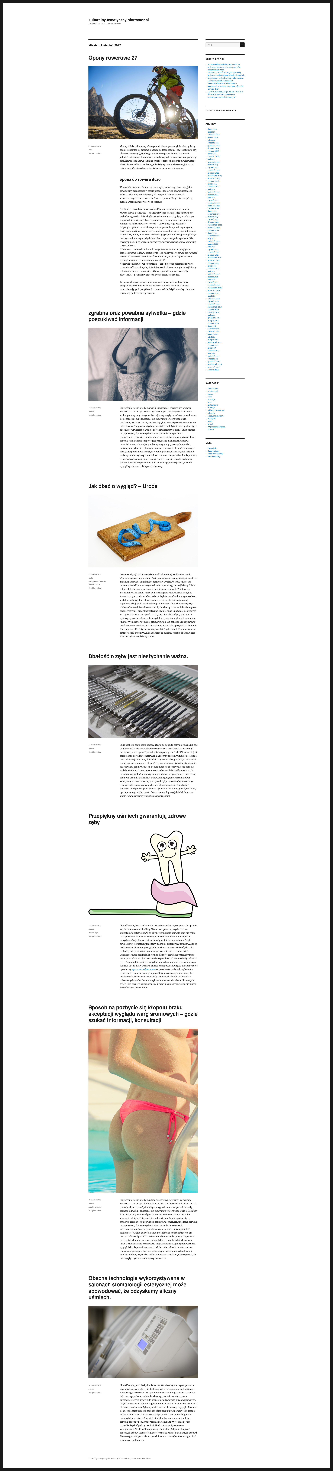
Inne (90, 149)
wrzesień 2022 (214, 228)
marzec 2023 (213, 217)
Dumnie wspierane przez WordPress (136, 1459)
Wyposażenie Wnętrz (216, 427)
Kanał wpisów (213, 451)
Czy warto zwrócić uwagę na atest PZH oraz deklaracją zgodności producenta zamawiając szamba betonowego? (225, 94)
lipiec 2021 (212, 266)
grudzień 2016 (213, 362)
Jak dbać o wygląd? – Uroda (123, 486)
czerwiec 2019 (213, 312)
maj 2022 (211, 238)
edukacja (211, 399)
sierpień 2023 (213, 208)
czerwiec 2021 (213, 269)
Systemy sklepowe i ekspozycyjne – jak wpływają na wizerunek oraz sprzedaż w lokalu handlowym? (224, 67)
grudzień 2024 (214, 170)
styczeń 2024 (213, 200)
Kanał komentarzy (215, 454)
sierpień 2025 (213, 151)
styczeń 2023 (213, 219)
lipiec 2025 (212, 154)
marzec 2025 (213, 165)
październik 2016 (215, 364)
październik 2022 (215, 225)
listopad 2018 (213, 321)
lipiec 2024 (212, 184)
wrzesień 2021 (213, 260)
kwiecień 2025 (214, 162)
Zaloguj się (212, 448)
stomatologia (93, 932)
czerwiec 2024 (213, 187)
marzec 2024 (213, 195)
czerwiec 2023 (213, 214)
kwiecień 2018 (213, 331)
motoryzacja (213, 405)
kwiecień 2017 (213, 356)
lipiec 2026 (212, 129)
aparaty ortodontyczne (144, 969)
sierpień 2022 (213, 230)
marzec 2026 (213, 137)
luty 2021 (211, 279)
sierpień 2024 (213, 181)
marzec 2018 (213, 334)
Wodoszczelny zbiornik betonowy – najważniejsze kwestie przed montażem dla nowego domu (225, 86)
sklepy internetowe (215, 416)
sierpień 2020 (213, 293)
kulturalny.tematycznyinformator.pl (118, 19)
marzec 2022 (213, 244)
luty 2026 (211, 140)
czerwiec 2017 (213, 351)
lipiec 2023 (212, 211)
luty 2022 (211, 247)
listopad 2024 (213, 173)
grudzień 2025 (214, 146)
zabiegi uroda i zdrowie (97, 581)
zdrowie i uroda (94, 584)
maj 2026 (211, 132)
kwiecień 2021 (213, 274)
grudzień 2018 (213, 318)
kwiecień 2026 (214, 135)
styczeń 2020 (213, 301)
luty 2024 (211, 197)
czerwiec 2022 (213, 236)
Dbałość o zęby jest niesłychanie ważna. (138, 656)
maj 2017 (211, 353)
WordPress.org (214, 456)
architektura (213, 388)
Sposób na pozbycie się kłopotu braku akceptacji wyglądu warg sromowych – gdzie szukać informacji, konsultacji (143, 1013)
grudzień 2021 (213, 252)
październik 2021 (215, 258)
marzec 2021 (213, 277)
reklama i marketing (216, 410)
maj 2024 (211, 189)
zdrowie (91, 411)
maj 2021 (211, 271)
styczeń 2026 (213, 143)
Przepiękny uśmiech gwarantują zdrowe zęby (137, 819)
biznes (210, 394)
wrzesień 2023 (214, 206)
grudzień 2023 (213, 203)
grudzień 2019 (213, 304)
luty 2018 (211, 337)
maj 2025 (211, 159)
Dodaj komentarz (94, 153)
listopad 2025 (213, 148)
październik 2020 (215, 288)
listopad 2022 (213, 222)
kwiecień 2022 (214, 241)
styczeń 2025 (213, 167)
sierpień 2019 (213, 310)
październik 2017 (215, 342)
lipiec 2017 (212, 348)
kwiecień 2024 (214, 192)
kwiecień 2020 (214, 299)
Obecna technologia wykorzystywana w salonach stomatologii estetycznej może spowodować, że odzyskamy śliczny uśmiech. (137, 1287)
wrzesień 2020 (214, 290)
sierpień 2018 (213, 323)
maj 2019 (211, 315)
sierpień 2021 (213, 263)
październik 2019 (215, 307)
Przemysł (211, 408)
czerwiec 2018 (213, 329)
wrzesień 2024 (214, 178)
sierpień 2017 (213, 345)
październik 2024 (215, 176)
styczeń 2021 (213, 282)
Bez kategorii (213, 391)
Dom (210, 397)
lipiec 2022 (212, 233)
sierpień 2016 (213, 370)
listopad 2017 (213, 340)
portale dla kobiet (94, 1207)
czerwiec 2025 (213, 156)
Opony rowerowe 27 (112, 57)
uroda (90, 578)
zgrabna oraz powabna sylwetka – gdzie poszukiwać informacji (137, 316)
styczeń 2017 (213, 359)
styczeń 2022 (213, 249)
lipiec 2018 (212, 326)
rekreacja (211, 413)
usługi (210, 424)
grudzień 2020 (214, 285)
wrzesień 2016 (214, 367)
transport (212, 419)
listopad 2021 (213, 255)
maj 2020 (211, 296)
